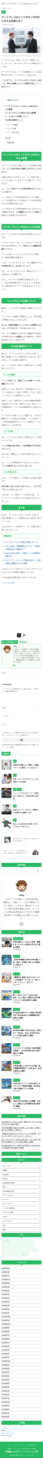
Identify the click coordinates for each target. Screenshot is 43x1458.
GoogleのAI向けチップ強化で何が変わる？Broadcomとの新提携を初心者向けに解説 (27, 1015)
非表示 (14, 100)
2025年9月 (6, 1283)
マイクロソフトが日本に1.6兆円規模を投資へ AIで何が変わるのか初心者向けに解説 (27, 1050)
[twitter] (19, 635)
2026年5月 (6, 1268)
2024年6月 (6, 1298)
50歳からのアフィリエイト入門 (21, 1451)
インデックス (19, 1245)
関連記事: (11, 143)
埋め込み (25, 1254)
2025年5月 (6, 1287)
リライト (5, 1254)
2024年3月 (6, 1305)
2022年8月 (6, 1368)
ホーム (9, 1445)
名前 (4, 708)
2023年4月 (6, 1346)
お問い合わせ (32, 1445)
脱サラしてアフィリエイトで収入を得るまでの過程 (21, 1448)
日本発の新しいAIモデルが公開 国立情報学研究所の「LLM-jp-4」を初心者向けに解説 (27, 1068)
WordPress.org (7, 1435)
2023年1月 (5, 1357)
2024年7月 (6, 1294)
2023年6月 (6, 1339)
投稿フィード (6, 1430)
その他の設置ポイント (14, 120)
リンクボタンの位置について (16, 116)
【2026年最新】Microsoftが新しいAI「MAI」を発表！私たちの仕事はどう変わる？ (27, 962)
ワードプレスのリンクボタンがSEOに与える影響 (21, 107)
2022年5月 (6, 1380)
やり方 (20, 1241)
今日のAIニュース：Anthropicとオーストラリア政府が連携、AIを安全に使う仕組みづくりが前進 (26, 1085)
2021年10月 (6, 1402)
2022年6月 (6, 1376)
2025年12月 (6, 1279)
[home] (14, 665)
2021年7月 (5, 1413)
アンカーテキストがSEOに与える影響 (20, 113)
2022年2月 (6, 1391)
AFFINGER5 (6, 1241)
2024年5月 (6, 1302)
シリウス (15, 1250)
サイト (4, 724)
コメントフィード (8, 1433)
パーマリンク (34, 1250)
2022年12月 (6, 1361)
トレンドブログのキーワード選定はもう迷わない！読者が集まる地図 (25, 796)
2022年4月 (6, 1383)
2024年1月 (5, 1313)
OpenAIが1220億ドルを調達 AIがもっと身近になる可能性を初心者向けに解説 (27, 1103)
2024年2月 (6, 1309)
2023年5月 (6, 1342)
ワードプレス (15, 1254)
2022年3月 (6, 1387)
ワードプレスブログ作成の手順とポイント (22, 542)
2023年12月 (6, 1316)
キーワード (29, 1245)
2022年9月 (6, 1365)
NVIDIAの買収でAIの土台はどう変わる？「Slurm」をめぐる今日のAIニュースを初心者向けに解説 (27, 1032)
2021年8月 (5, 1409)
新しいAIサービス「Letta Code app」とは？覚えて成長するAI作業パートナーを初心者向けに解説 (26, 997)
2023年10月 (6, 1324)
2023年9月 (6, 1328)
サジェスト (6, 1250)
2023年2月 (6, 1354)
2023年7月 (6, 1335)
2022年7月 (6, 1372)
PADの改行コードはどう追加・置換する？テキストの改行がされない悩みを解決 (26, 944)
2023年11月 (6, 1320)
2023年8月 (6, 1331)
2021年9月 (5, 1406)
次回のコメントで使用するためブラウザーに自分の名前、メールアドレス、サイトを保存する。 (20, 734)
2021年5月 (5, 1417)
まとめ (7, 138)
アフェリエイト (7, 1245)
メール (5, 716)
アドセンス (29, 1241)
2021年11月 (6, 1398)
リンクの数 (11, 128)
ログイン (5, 1428)
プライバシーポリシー (20, 1445)
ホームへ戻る (9, 583)
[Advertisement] (21, 607)
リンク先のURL (13, 132)
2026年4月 (6, 1272)
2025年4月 (6, 1290)
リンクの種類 (12, 125)
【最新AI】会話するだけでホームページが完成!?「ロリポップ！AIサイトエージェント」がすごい (26, 979)
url (14, 1241)
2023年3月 (6, 1350)
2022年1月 (5, 1394)
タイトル (23, 1250)
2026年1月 (5, 1276)
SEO (4, 673)
